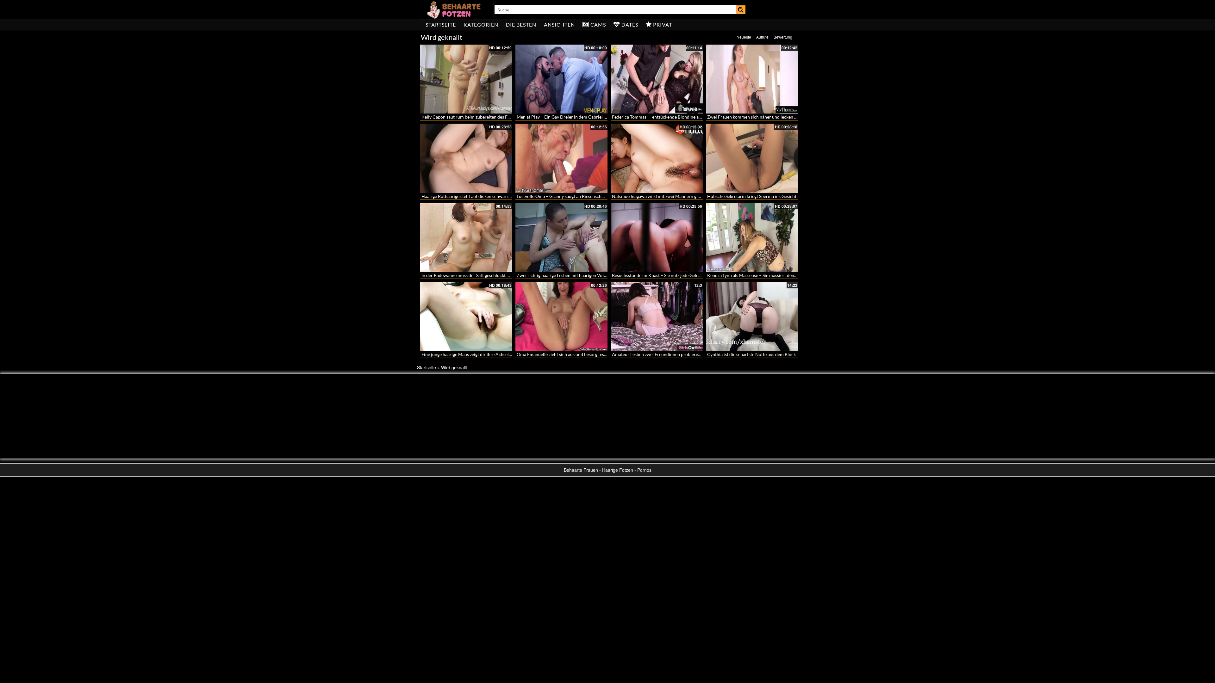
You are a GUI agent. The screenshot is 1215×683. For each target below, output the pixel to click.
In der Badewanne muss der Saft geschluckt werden (471, 275)
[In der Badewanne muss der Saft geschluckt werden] (466, 237)
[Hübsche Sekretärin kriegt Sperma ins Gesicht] (752, 158)
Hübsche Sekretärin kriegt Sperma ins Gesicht (751, 196)
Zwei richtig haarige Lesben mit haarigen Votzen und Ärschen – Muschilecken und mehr (602, 275)
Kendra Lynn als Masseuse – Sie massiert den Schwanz (759, 275)
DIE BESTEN (521, 25)
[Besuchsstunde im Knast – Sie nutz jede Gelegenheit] (657, 237)
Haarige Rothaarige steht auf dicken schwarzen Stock (473, 196)
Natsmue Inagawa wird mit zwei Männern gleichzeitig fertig (670, 196)
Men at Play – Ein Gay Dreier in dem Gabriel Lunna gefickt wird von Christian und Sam (601, 117)
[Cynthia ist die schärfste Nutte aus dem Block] (752, 316)
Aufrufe (762, 37)
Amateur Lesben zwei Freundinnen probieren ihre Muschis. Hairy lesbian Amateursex (695, 354)
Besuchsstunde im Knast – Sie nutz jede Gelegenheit (662, 275)
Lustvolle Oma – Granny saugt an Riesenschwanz (564, 196)
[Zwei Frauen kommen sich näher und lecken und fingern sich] (752, 79)
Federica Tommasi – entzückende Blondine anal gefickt (665, 117)
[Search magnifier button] (741, 9)
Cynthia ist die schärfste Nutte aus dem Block (751, 354)
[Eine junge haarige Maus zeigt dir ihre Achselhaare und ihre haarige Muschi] (466, 316)
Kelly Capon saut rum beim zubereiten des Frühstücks (474, 117)
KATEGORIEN (481, 25)
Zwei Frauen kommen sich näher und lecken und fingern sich (766, 117)
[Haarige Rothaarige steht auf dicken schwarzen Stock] (466, 158)
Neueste (744, 37)
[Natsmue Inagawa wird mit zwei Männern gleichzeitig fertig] (657, 158)
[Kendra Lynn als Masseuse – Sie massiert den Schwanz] (752, 237)
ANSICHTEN (559, 25)
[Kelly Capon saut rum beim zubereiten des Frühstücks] (466, 79)
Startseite (441, 25)
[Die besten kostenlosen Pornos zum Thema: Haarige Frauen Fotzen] (455, 9)
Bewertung (783, 37)
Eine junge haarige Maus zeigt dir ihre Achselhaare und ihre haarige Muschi (494, 354)
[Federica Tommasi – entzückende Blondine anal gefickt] (657, 79)
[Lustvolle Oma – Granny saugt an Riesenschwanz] (561, 158)
